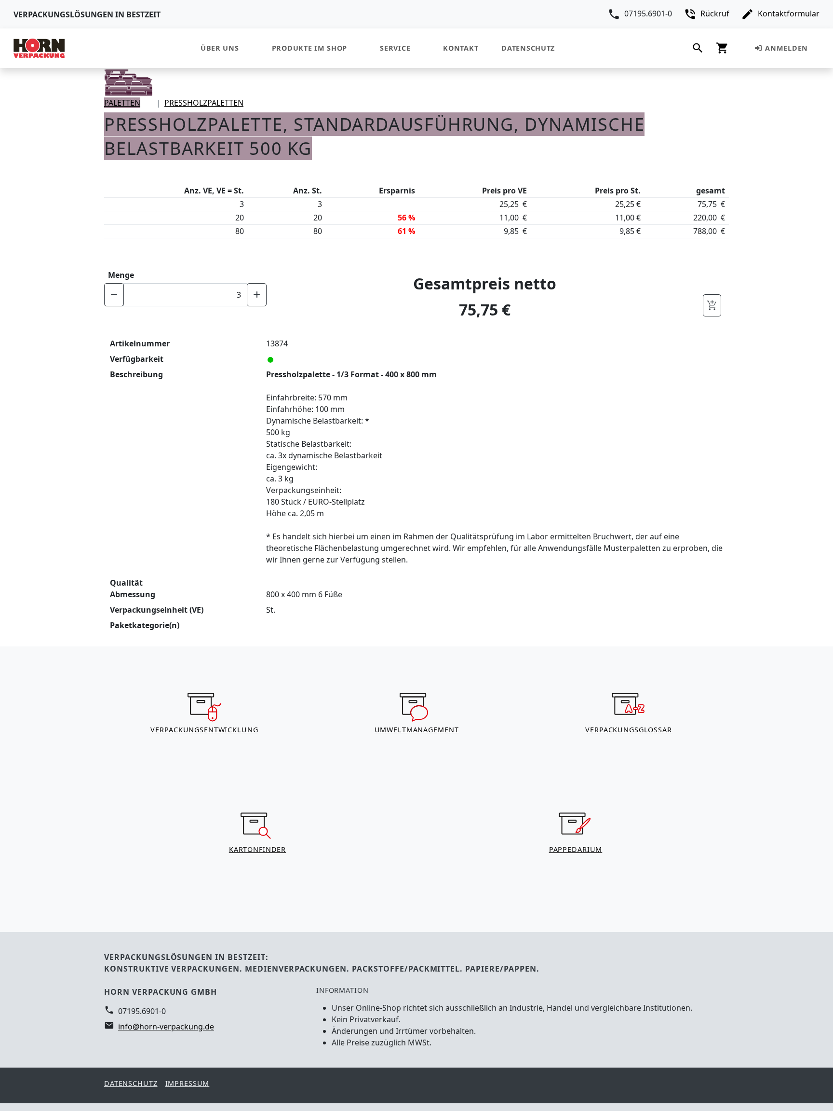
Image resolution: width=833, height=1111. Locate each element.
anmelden (785, 48)
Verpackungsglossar (628, 729)
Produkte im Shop (310, 48)
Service (395, 48)
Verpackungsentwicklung (204, 729)
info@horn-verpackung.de (166, 1026)
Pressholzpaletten (203, 102)
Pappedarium (576, 849)
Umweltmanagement (417, 729)
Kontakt (460, 48)
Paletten (122, 102)
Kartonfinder (257, 849)
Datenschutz (528, 48)
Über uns (220, 48)
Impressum (187, 1083)
